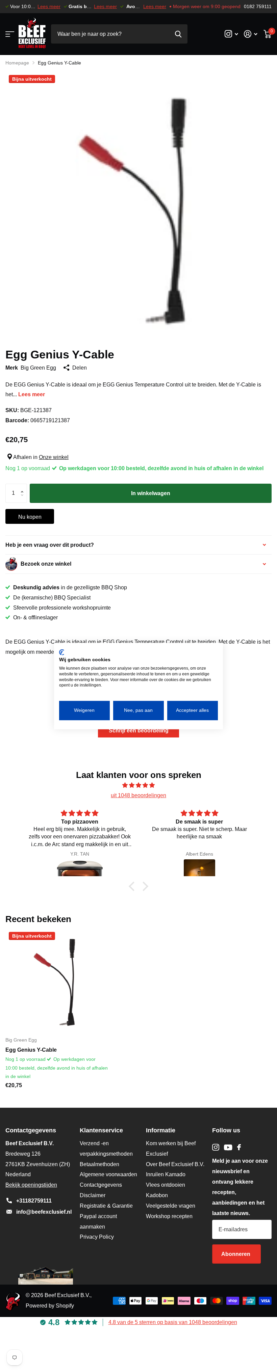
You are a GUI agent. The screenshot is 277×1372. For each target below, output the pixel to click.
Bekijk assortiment (9, 34)
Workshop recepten (169, 1216)
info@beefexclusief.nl (44, 1212)
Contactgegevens (101, 1185)
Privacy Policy (97, 1237)
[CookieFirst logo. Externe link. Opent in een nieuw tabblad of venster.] (61, 652)
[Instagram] (215, 1147)
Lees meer (48, 6)
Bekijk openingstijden (31, 1185)
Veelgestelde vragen (170, 1206)
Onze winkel (54, 457)
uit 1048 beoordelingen (138, 795)
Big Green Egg (38, 368)
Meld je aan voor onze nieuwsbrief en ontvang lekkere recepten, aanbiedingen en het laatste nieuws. (240, 1187)
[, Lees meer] (231, 34)
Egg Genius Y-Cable (31, 1050)
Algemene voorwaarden (108, 1174)
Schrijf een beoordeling (139, 730)
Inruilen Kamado (165, 1174)
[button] (23, 486)
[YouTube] (228, 1147)
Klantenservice (101, 1130)
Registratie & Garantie (106, 1206)
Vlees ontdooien (165, 1185)
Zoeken (178, 34)
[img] (138, 785)
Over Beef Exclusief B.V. (175, 1164)
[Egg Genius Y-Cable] (56, 980)
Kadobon (157, 1195)
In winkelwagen (150, 493)
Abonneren (236, 1254)
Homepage (17, 62)
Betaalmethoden (99, 1164)
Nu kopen (30, 517)
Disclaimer (92, 1195)
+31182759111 (34, 1201)
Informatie (160, 1130)
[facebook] (239, 1147)
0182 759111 (258, 6)
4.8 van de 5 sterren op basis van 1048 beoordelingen (172, 1322)
